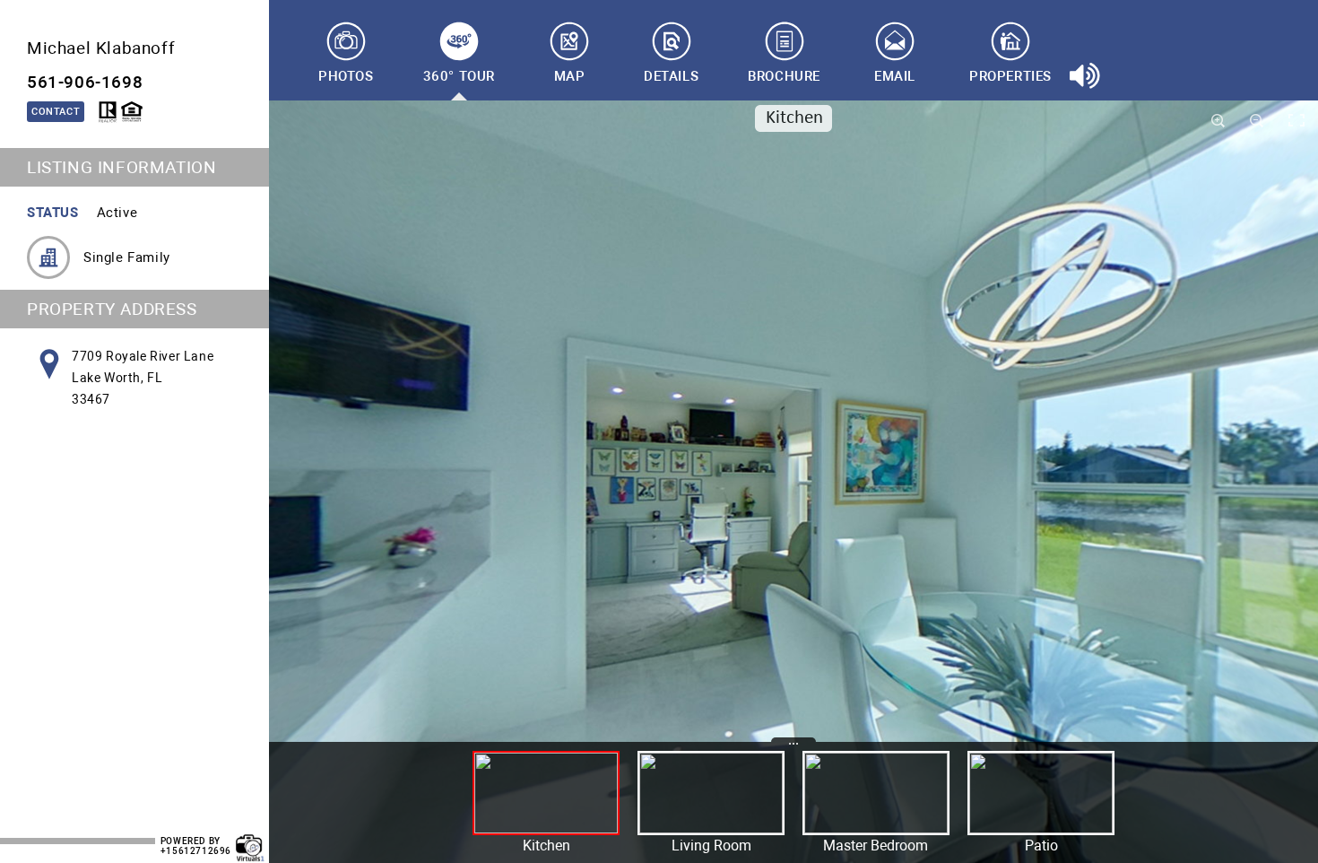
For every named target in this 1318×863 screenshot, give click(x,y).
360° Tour (459, 76)
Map (569, 76)
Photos (346, 76)
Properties (1010, 76)
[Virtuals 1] (250, 838)
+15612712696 (195, 851)
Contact (55, 112)
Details (671, 76)
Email (894, 76)
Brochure (784, 76)
